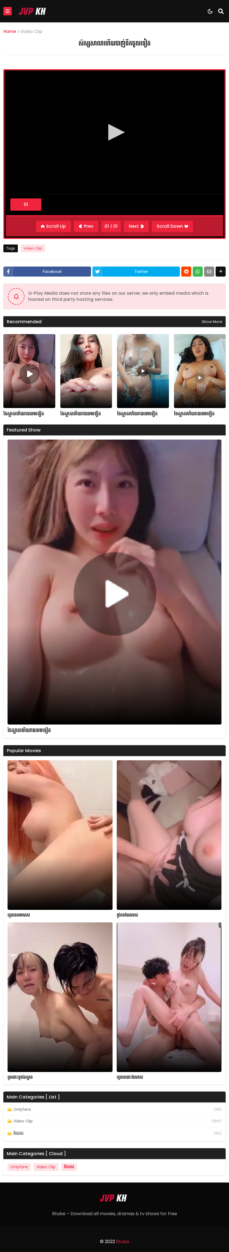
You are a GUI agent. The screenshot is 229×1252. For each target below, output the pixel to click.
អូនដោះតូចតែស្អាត (20, 1077)
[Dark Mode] (210, 11)
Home (9, 31)
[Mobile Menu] (7, 11)
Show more (212, 321)
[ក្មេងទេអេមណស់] (60, 835)
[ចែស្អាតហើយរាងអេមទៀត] (29, 371)
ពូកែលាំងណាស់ (127, 915)
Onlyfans (22, 1109)
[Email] (209, 272)
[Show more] (221, 272)
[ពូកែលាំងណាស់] (169, 835)
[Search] (221, 11)
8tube (122, 1241)
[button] (114, 132)
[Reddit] (186, 272)
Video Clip (31, 31)
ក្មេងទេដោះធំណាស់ (130, 1077)
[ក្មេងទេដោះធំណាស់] (169, 997)
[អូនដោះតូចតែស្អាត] (60, 997)
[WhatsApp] (198, 272)
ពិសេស (18, 1133)
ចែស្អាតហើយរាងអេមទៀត (23, 414)
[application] (114, 133)
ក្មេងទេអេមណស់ (19, 915)
